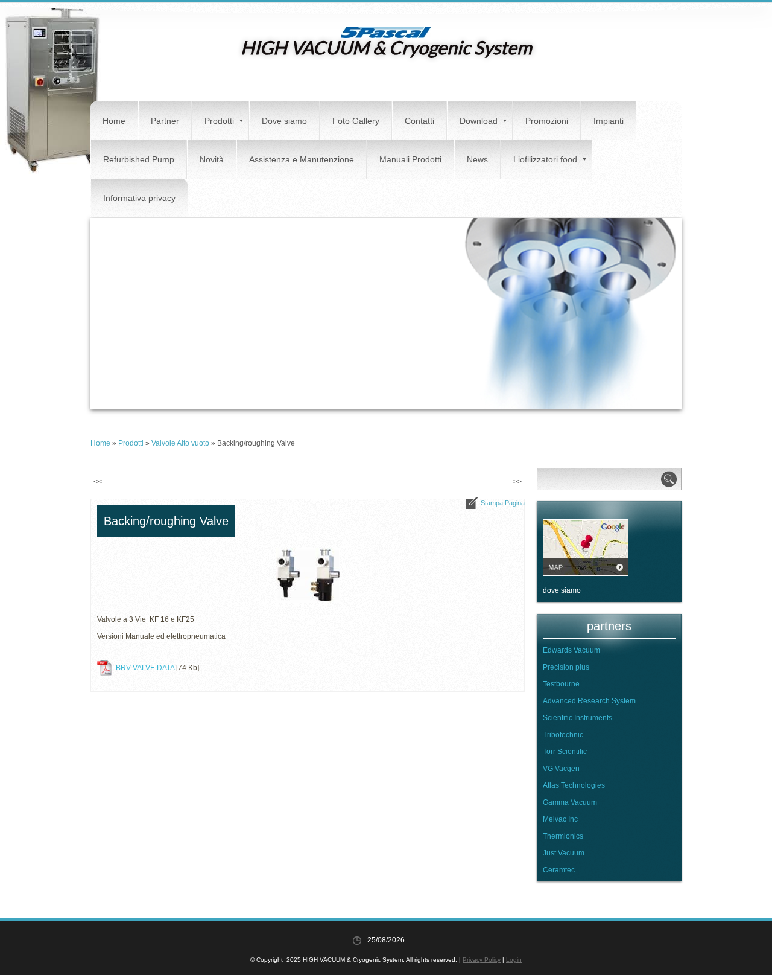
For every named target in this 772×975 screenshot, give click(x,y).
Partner (165, 121)
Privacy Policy (482, 959)
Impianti (608, 121)
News (477, 159)
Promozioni (546, 121)
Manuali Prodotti (410, 159)
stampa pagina (503, 503)
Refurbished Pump (138, 159)
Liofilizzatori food (545, 159)
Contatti (419, 121)
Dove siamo (284, 121)
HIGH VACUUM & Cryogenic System (386, 47)
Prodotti (219, 121)
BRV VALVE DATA (145, 667)
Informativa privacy (139, 198)
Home (114, 121)
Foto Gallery (355, 121)
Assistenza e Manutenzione (301, 159)
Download (479, 121)
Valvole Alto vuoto (180, 443)
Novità (212, 159)
